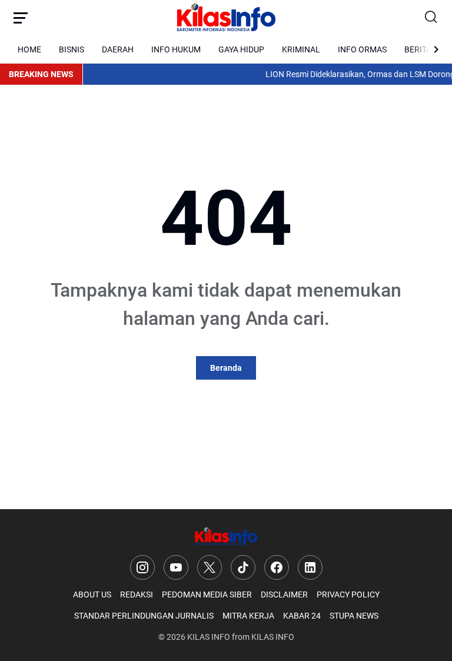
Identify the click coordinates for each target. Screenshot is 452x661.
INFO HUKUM (176, 49)
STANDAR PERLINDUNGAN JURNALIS (144, 615)
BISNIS (71, 49)
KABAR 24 (302, 615)
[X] (209, 567)
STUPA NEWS (354, 615)
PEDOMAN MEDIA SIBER (207, 594)
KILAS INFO (208, 637)
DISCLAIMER (284, 594)
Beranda (226, 368)
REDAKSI (136, 594)
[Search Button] (431, 17)
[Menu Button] (20, 17)
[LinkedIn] (310, 567)
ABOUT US (92, 594)
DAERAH (118, 49)
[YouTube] (176, 567)
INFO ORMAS (362, 49)
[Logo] (226, 536)
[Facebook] (276, 567)
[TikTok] (243, 567)
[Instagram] (142, 567)
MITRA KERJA (248, 615)
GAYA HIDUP (241, 49)
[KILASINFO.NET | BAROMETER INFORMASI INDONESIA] (226, 17)
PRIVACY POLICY (348, 594)
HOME (29, 49)
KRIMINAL (301, 49)
